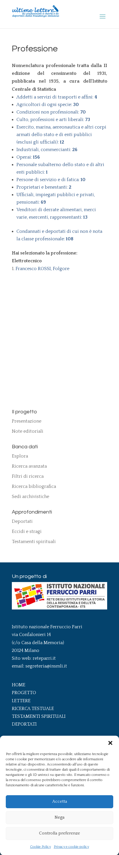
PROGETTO (24, 692)
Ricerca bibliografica (34, 486)
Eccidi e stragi (27, 531)
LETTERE (21, 700)
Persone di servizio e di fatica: (50, 179)
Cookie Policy (40, 847)
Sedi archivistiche (30, 496)
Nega (59, 817)
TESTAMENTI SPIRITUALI (39, 716)
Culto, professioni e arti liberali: (53, 119)
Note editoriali (27, 431)
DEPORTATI (24, 724)
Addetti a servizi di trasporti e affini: (56, 97)
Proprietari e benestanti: (43, 187)
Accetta (59, 801)
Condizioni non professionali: (51, 112)
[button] (110, 743)
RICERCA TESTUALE (33, 708)
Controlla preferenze (59, 833)
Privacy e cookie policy (71, 847)
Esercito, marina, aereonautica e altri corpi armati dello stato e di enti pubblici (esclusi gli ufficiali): (61, 134)
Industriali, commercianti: (46, 149)
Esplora (20, 456)
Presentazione (26, 421)
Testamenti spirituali (34, 541)
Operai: (28, 157)
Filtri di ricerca (28, 476)
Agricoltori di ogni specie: (47, 104)
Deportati (22, 521)
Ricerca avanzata (29, 466)
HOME (18, 684)
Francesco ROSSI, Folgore (42, 268)
